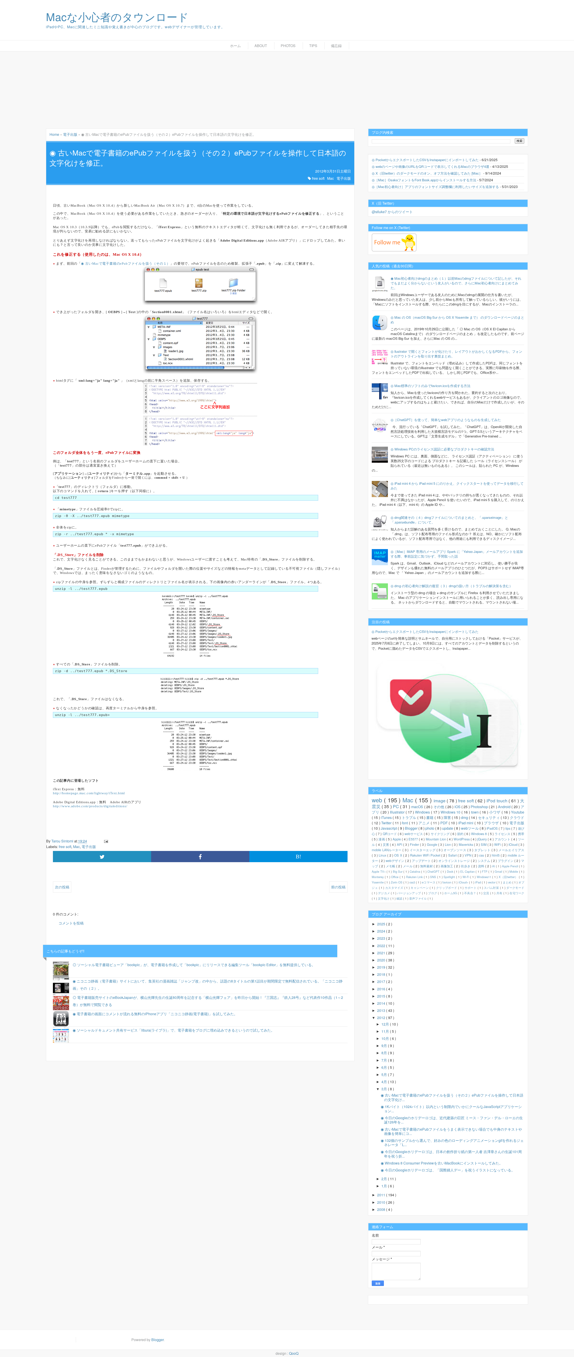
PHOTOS (288, 45)
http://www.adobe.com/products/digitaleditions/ (90, 806)
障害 (448, 817)
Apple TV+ (379, 871)
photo (430, 828)
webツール (470, 828)
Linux (383, 855)
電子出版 (70, 134)
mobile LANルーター (387, 849)
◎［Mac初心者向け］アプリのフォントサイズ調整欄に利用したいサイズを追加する (435, 186)
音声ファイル (418, 898)
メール (408, 866)
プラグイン (506, 860)
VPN (468, 855)
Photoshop (480, 806)
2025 (381, 923)
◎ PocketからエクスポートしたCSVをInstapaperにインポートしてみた (425, 159)
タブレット (482, 849)
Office (395, 877)
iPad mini (466, 822)
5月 (384, 1074)
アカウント (503, 839)
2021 (381, 952)
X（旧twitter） (509, 877)
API (400, 844)
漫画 (382, 839)
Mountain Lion (436, 839)
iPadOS (493, 828)
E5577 (414, 839)
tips (508, 828)
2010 (381, 1202)
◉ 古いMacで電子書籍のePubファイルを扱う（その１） (125, 263)
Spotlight (450, 877)
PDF (444, 822)
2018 (381, 974)
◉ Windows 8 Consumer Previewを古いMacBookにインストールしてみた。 (442, 1163)
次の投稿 (62, 887)
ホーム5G (451, 893)
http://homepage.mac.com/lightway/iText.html (89, 793)
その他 (439, 806)
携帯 (521, 833)
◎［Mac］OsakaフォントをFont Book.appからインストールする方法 (424, 179)
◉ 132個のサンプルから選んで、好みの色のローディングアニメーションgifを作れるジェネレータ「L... (452, 1142)
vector (492, 882)
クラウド (517, 817)
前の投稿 (338, 887)
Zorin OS (397, 882)
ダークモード (515, 887)
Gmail (499, 871)
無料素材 (427, 866)
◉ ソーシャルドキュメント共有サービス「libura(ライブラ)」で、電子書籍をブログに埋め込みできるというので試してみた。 (173, 1030)
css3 (412, 882)
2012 (381, 1017)
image (440, 800)
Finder (415, 844)
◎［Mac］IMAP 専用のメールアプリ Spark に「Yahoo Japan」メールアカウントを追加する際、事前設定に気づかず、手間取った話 (457, 553)
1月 (384, 1185)
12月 (385, 1024)
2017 (381, 981)
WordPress (462, 839)
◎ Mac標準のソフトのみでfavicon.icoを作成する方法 (430, 385)
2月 (384, 1178)
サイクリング (440, 833)
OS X (398, 855)
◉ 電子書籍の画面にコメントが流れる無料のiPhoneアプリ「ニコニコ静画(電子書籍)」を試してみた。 (155, 1013)
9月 (384, 1045)
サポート (471, 887)
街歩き (466, 866)
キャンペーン (420, 887)
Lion (448, 844)
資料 (481, 866)
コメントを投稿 (71, 923)
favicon (447, 882)
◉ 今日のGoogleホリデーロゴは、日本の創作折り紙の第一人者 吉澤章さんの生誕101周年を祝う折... (451, 1153)
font (405, 822)
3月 (384, 1088)
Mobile (514, 871)
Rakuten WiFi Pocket (425, 855)
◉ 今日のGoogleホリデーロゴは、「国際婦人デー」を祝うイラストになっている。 (448, 1170)
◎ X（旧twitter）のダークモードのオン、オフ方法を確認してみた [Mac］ (427, 173)
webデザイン (395, 860)
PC (396, 806)
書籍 (430, 817)
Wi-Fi (466, 877)
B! (298, 856)
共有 (499, 893)
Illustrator (398, 812)
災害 (386, 844)
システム (484, 860)
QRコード (390, 833)
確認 (399, 898)
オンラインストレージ (454, 860)
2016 (381, 988)
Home (54, 134)
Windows (423, 812)
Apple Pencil (510, 866)
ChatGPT (433, 871)
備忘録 (336, 45)
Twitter (387, 822)
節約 (460, 833)
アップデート (422, 860)
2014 (381, 1003)
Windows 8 (479, 833)
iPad (478, 882)
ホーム (235, 45)
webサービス (414, 833)
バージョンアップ (409, 893)
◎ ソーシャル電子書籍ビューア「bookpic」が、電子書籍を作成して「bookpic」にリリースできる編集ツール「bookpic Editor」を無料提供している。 (194, 964)
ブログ (433, 893)
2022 (381, 945)
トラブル (409, 817)
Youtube (517, 812)
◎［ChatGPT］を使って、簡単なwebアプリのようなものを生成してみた (446, 419)
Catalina (415, 871)
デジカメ (384, 893)
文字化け (384, 898)
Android (504, 806)
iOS (457, 806)
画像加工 (447, 866)
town (475, 812)
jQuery (482, 839)
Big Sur (398, 871)
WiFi (498, 844)
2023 (381, 938)
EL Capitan (468, 871)
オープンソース (455, 849)
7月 (384, 1060)
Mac (330, 178)
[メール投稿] (105, 841)
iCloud (513, 844)
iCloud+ (464, 882)
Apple (397, 839)
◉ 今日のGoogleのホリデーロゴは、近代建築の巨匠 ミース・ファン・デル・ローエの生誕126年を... (452, 1120)
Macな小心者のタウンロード (117, 16)
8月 (384, 1052)
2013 (381, 1010)
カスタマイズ (394, 887)
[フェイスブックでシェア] (200, 856)
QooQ (293, 1353)
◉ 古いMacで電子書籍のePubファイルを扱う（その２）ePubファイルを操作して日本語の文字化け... (452, 1097)
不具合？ (470, 893)
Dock (450, 871)
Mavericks (466, 844)
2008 (381, 1209)
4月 (384, 1081)
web (378, 800)
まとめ (507, 882)
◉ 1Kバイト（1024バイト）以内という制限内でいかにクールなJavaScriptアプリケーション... (451, 1108)
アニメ (424, 822)
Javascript (389, 828)
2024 (381, 931)
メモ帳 (391, 866)
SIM (484, 844)
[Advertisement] (287, 89)
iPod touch (498, 800)
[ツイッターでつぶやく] (102, 856)
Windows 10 (451, 812)
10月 (385, 1038)
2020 (381, 960)
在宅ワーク (516, 893)
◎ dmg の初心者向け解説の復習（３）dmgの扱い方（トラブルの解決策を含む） (452, 585)
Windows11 (484, 877)
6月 (384, 1067)
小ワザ (495, 812)
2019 (381, 967)
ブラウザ (492, 822)
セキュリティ (489, 817)
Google (432, 844)
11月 (385, 1031)
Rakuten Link (415, 877)
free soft (318, 178)
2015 (381, 996)
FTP (485, 871)
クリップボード (447, 887)
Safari (453, 855)
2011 (381, 1194)
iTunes (387, 817)
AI (494, 866)
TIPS (313, 45)
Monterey (378, 877)
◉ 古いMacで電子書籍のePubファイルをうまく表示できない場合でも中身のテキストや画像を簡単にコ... (451, 1131)
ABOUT (260, 45)
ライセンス (503, 833)
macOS (417, 806)
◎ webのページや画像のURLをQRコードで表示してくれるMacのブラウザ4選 (430, 166)
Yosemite (378, 882)
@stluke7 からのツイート (392, 211)
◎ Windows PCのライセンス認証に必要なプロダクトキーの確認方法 (442, 449)
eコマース (429, 882)
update (448, 828)
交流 (486, 893)
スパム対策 (492, 887)
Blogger (411, 828)
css (482, 855)
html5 (496, 855)
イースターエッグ (423, 849)
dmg (465, 817)
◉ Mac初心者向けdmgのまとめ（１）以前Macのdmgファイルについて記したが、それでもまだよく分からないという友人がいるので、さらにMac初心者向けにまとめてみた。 (456, 283)
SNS (433, 877)
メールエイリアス (511, 849)
